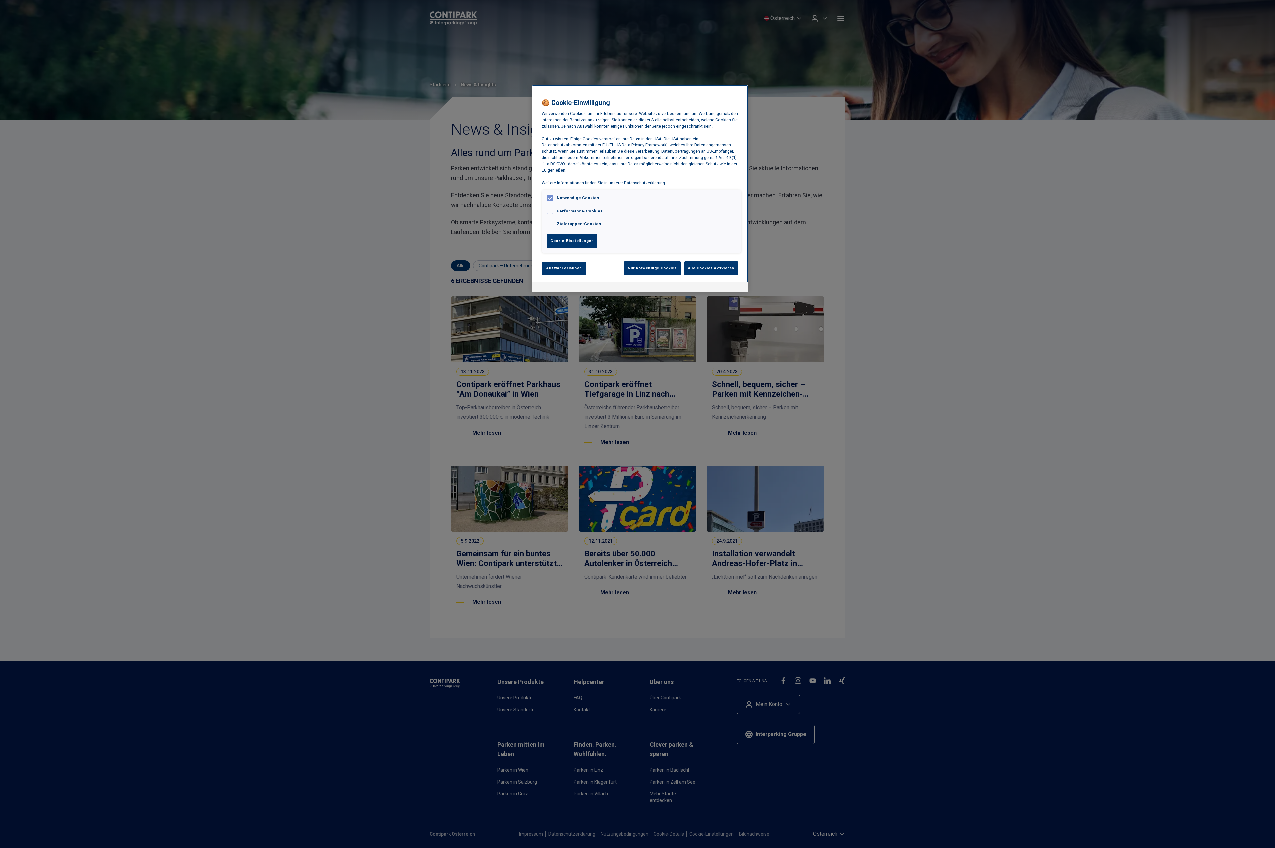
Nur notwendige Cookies (652, 268)
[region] (640, 188)
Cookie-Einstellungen (572, 240)
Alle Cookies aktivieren (711, 268)
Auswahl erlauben (564, 268)
